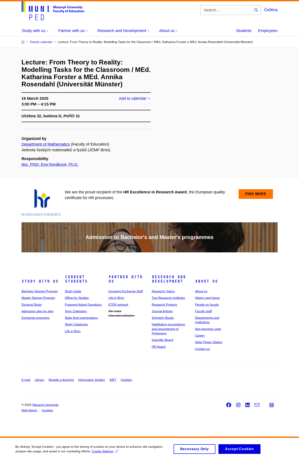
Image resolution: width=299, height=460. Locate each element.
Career (200, 335)
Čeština (271, 10)
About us (206, 281)
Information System (91, 380)
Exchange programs (35, 317)
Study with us (39, 281)
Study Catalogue (76, 324)
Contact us (202, 349)
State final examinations (81, 317)
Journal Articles (162, 311)
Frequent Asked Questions (83, 304)
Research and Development (169, 279)
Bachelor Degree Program (39, 291)
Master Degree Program (38, 298)
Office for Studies (77, 298)
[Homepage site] (52, 10)
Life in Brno (73, 331)
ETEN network (118, 304)
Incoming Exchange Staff (125, 291)
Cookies (126, 380)
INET (112, 380)
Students (244, 31)
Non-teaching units (208, 329)
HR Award (158, 346)
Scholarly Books (163, 317)
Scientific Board (162, 340)
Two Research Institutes (168, 298)
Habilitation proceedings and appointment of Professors (168, 329)
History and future (207, 298)
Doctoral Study (31, 304)
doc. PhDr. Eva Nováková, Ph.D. (49, 164)
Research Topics (163, 291)
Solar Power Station (208, 342)
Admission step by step (37, 311)
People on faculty (207, 304)
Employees (268, 31)
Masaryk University (45, 405)
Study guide (73, 291)
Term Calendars (76, 311)
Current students (76, 279)
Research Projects (164, 304)
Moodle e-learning (61, 380)
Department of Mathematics (45, 144)
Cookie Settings (102, 451)
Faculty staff (203, 311)
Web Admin (29, 410)
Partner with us (125, 279)
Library (39, 380)
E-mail (25, 380)
